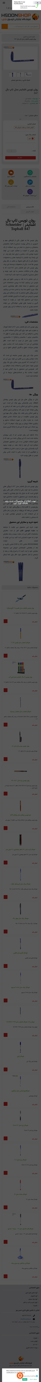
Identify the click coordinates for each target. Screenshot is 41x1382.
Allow (24, 1379)
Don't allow (33, 1379)
